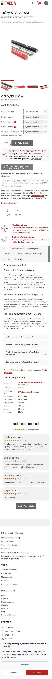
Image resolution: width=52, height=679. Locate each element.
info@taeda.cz (11, 631)
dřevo (20, 388)
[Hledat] (33, 3)
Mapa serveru (6, 580)
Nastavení (25, 664)
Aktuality (4, 608)
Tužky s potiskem (11, 373)
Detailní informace (8, 203)
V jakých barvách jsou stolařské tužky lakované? (22, 353)
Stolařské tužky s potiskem (21, 371)
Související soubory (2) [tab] (12, 259)
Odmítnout (13, 673)
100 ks (20, 403)
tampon (36, 393)
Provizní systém (7, 544)
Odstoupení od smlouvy (10, 541)
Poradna (4, 612)
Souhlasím (37, 673)
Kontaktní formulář (8, 618)
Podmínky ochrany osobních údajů (15, 556)
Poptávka (5, 602)
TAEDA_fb (9, 638)
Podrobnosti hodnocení (34, 22)
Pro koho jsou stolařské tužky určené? (23, 362)
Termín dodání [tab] (9, 254)
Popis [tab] (5, 249)
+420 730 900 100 (12, 634)
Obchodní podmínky (9, 548)
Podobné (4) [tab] (38, 254)
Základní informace (9, 573)
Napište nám (6, 577)
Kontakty (4, 584)
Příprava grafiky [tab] (33, 249)
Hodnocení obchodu (25, 424)
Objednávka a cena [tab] (17, 249)
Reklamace (5, 552)
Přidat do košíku (24, 143)
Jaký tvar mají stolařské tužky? (19, 337)
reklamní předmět (28, 287)
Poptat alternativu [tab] (24, 254)
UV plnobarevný (37, 196)
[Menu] (46, 3)
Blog (3, 615)
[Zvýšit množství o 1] (10, 141)
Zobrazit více (25, 509)
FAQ (3, 599)
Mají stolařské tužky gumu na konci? (22, 345)
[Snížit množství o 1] (10, 144)
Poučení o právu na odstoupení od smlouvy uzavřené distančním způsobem (22, 560)
